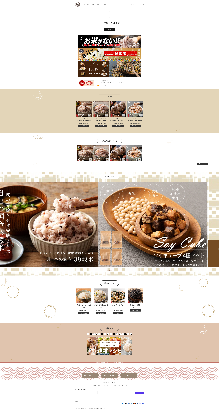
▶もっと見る (202, 163)
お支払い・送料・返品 (111, 385)
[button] (107, 4)
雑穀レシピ (109, 328)
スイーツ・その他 (127, 11)
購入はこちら (84, 125)
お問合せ (119, 385)
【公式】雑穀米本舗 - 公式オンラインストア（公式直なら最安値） (88, 408)
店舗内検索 (124, 385)
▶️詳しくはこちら (101, 85)
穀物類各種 (118, 11)
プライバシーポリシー (101, 385)
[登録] (96, 392)
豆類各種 (109, 11)
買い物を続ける (109, 29)
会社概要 (94, 385)
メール (129, 375)
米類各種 (102, 11)
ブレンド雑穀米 (93, 11)
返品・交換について (90, 375)
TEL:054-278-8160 (109, 375)
